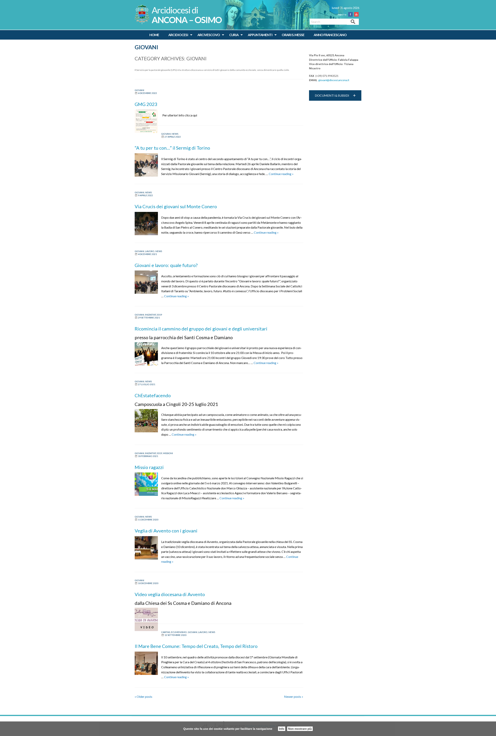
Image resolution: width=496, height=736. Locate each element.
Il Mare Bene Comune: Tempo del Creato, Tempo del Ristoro (196, 646)
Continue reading (281, 174)
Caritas (165, 632)
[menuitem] (154, 35)
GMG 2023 (146, 104)
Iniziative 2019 (153, 314)
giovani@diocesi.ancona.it (333, 80)
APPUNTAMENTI (260, 35)
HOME (154, 35)
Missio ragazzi (149, 467)
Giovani (146, 47)
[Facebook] (351, 14)
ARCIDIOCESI (178, 35)
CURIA (234, 35)
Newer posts (293, 696)
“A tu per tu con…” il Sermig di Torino (172, 148)
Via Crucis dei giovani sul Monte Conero (176, 206)
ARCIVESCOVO (208, 35)
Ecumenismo (179, 632)
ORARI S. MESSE (293, 35)
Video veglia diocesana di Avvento (170, 594)
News (175, 133)
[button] (335, 95)
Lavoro (149, 251)
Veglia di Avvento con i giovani (166, 530)
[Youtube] (357, 14)
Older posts (143, 696)
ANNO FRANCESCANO (330, 35)
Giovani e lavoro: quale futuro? (166, 265)
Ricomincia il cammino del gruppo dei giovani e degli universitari (201, 328)
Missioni (168, 453)
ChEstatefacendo (153, 395)
